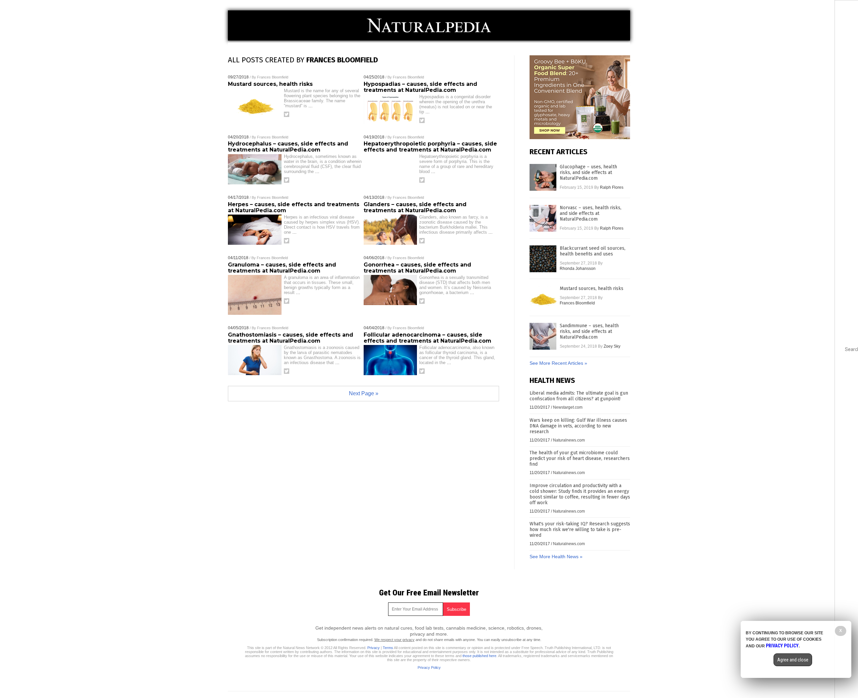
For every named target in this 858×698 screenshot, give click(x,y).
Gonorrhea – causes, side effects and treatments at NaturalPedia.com (417, 267)
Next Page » (363, 393)
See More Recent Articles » (558, 363)
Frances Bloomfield (272, 77)
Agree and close (792, 659)
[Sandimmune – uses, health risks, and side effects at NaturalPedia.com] (543, 336)
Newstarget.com (568, 407)
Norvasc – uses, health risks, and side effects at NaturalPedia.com (590, 213)
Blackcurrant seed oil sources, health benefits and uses (592, 251)
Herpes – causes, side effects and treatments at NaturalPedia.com (293, 207)
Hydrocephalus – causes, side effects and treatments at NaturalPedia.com (288, 146)
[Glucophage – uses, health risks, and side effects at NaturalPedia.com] (543, 177)
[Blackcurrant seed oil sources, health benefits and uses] (543, 258)
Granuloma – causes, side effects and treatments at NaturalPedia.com (282, 267)
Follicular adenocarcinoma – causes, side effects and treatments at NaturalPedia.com (427, 338)
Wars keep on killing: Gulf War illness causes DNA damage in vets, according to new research (578, 425)
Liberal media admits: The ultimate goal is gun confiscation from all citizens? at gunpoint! (579, 396)
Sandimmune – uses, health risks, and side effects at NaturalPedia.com (589, 331)
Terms (388, 648)
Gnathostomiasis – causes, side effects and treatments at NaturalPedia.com (290, 338)
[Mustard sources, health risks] (543, 299)
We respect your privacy (394, 640)
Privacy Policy (429, 667)
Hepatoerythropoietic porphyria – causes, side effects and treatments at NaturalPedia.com (430, 146)
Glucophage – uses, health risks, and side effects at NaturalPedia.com (588, 172)
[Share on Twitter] (286, 114)
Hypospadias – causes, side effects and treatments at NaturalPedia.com (420, 87)
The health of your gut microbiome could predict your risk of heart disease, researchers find (580, 458)
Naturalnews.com (569, 440)
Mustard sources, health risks (270, 84)
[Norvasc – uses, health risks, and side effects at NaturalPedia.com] (543, 218)
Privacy (373, 648)
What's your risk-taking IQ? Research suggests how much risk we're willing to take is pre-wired (580, 529)
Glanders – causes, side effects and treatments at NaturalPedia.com (415, 207)
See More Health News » (556, 556)
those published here (479, 656)
